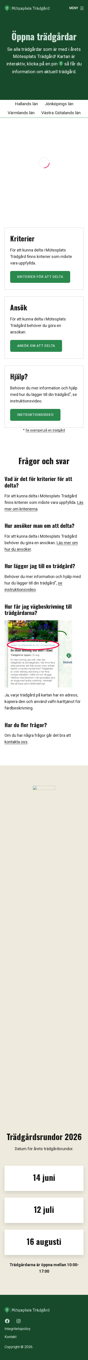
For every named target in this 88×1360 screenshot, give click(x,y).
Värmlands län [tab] (21, 112)
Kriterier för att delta (40, 277)
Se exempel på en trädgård (45, 430)
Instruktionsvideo (35, 415)
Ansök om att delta (36, 346)
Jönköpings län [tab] (59, 103)
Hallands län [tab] (26, 103)
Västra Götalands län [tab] (61, 112)
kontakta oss (16, 741)
